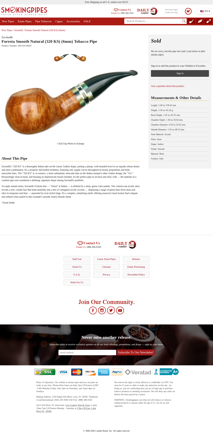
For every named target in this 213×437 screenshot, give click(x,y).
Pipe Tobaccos (43, 21)
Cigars (59, 21)
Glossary (106, 267)
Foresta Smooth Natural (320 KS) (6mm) (45, 30)
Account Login (171, 10)
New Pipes (8, 21)
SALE (87, 21)
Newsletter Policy (136, 274)
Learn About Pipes (106, 259)
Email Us (115, 13)
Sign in (180, 73)
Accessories (73, 21)
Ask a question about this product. (167, 86)
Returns (136, 259)
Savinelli (18, 30)
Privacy (106, 274)
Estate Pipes (24, 21)
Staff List (76, 259)
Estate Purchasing (136, 267)
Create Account (171, 12)
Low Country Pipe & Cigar (77, 405)
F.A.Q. (76, 274)
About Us (77, 267)
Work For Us (76, 282)
